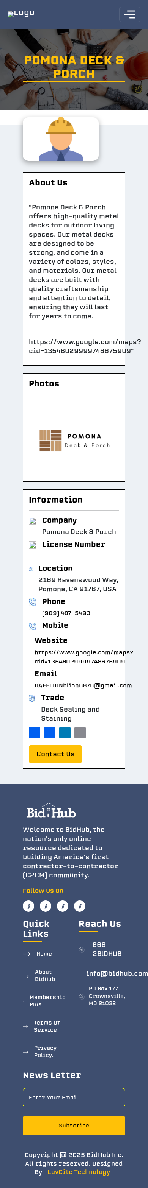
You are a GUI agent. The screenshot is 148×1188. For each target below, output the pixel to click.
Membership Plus (48, 1001)
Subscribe (74, 1125)
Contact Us (55, 754)
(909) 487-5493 (66, 613)
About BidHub (45, 975)
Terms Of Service (47, 1026)
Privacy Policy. (45, 1052)
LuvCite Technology (78, 1172)
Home (44, 954)
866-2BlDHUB (107, 949)
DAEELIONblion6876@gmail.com (83, 685)
